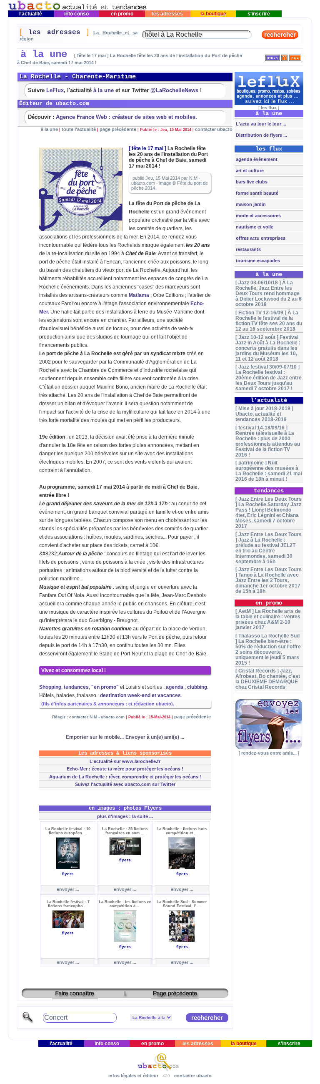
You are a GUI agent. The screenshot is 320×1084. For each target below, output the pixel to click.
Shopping (50, 687)
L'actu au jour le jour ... (260, 123)
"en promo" (105, 687)
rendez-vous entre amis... (269, 752)
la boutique (213, 14)
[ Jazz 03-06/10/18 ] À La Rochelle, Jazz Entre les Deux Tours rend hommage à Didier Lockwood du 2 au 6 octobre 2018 (268, 293)
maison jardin (250, 204)
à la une (103, 90)
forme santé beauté (256, 193)
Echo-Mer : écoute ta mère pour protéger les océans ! (125, 768)
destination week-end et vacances (140, 695)
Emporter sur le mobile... (95, 737)
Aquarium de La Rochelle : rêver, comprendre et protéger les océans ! (125, 776)
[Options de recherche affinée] (28, 1022)
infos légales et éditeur (133, 1075)
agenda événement (256, 159)
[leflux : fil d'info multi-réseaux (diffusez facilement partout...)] (269, 103)
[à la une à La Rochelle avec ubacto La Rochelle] (77, 8)
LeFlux (55, 90)
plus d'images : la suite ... (125, 816)
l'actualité (30, 14)
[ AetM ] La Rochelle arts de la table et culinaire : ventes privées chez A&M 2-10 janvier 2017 (268, 619)
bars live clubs (251, 181)
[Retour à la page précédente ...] (175, 996)
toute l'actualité (79, 129)
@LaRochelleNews (174, 90)
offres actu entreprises (260, 238)
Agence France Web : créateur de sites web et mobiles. (126, 117)
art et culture (249, 170)
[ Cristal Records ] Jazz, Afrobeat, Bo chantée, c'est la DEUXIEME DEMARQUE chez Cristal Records (267, 679)
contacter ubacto (213, 129)
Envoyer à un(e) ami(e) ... (154, 737)
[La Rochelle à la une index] (272, 56)
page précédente (118, 129)
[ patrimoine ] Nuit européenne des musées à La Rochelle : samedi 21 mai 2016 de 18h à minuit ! (268, 471)
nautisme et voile (254, 226)
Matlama (139, 295)
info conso (76, 14)
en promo (122, 14)
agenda (174, 687)
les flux (269, 107)
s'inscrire (258, 14)
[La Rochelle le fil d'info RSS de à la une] (295, 56)
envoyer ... (68, 889)
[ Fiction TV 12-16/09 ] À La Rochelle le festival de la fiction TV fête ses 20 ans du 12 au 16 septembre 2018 (268, 320)
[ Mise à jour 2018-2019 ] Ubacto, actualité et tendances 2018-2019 (264, 414)
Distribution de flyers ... (261, 135)
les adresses (167, 14)
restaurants (248, 249)
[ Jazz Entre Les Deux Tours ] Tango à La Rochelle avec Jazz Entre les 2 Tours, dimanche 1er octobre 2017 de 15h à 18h (268, 580)
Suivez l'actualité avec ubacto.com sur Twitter (125, 784)
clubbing (197, 687)
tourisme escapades (257, 260)
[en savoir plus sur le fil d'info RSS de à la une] (284, 56)
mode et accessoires (258, 215)
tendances (76, 687)
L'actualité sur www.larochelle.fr (125, 761)
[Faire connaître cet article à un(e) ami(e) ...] (75, 996)
